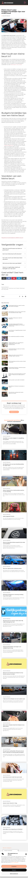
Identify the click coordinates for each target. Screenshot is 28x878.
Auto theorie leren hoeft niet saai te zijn (12, 777)
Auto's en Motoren (6, 15)
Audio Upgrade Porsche (8, 516)
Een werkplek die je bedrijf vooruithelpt (16, 336)
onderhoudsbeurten (8, 145)
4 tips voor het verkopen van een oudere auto (14, 698)
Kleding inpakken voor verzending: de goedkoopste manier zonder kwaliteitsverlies (16, 343)
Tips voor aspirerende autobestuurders (12, 568)
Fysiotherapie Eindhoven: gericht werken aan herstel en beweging (17, 306)
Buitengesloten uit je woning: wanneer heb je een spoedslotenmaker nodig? (17, 312)
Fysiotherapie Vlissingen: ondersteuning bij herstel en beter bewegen (17, 368)
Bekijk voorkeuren (14, 873)
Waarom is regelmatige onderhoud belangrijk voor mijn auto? (14, 268)
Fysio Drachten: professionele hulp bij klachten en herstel (16, 393)
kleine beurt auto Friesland (14, 288)
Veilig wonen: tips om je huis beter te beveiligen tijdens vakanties (16, 355)
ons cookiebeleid (15, 862)
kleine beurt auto (5, 288)
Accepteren (14, 866)
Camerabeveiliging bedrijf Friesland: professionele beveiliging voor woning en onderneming (17, 325)
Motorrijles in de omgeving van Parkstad (12, 829)
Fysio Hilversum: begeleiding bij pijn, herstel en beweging (17, 331)
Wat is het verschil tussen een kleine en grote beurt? (14, 249)
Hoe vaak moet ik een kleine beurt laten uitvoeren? (14, 258)
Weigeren (14, 870)
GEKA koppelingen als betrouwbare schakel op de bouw (17, 362)
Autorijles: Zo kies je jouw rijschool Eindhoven (15, 318)
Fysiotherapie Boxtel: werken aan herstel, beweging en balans (17, 349)
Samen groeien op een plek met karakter (16, 379)
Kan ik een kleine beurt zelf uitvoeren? (14, 253)
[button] (26, 854)
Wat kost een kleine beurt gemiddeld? (14, 263)
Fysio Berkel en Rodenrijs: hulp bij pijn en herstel (16, 386)
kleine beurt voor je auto (16, 64)
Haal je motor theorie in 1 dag (10, 803)
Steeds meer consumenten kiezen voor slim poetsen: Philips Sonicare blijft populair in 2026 (17, 374)
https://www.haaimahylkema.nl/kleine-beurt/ (12, 237)
